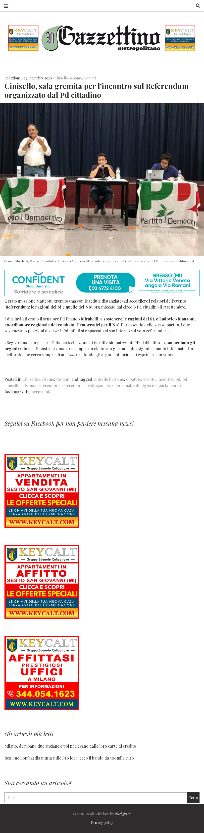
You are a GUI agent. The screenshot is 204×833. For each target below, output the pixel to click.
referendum (48, 385)
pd (177, 379)
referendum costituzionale (85, 385)
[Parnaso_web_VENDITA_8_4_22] (41, 526)
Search (196, 5)
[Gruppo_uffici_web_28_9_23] (41, 708)
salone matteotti (126, 385)
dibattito (133, 379)
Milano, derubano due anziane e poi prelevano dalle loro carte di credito (70, 746)
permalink (40, 391)
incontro (165, 379)
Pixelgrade (123, 814)
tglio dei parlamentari (163, 385)
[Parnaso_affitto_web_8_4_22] (41, 617)
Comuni (90, 78)
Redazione (12, 78)
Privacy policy (102, 822)
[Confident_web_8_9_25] (102, 294)
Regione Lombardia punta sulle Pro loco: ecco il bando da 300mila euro (69, 758)
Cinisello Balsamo (68, 78)
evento (149, 379)
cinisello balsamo (108, 379)
